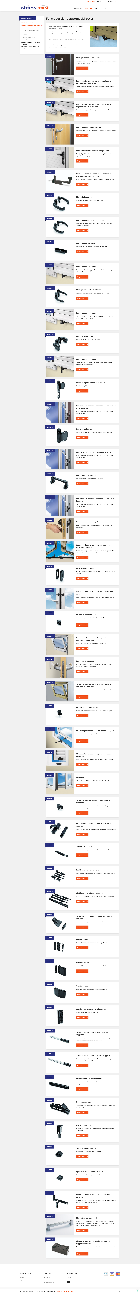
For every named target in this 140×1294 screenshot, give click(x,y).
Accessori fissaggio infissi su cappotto (30, 47)
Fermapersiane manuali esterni (31, 30)
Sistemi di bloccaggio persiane (31, 25)
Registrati (92, 1)
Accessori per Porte (27, 52)
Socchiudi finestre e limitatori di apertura (31, 33)
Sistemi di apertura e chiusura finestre (31, 43)
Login (87, 1)
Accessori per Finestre (28, 22)
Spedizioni (46, 1280)
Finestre (88, 9)
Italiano (99, 1)
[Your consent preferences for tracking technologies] (137, 1291)
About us (22, 1277)
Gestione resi (47, 1277)
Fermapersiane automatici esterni (31, 28)
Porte (97, 9)
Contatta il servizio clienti (64, 1291)
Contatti (69, 1277)
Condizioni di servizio (49, 1282)
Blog (21, 1280)
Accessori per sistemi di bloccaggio (29, 38)
